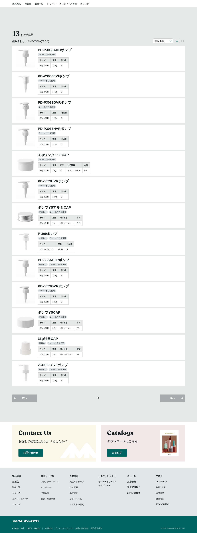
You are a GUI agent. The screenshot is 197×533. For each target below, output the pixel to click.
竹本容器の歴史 (77, 504)
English (15, 528)
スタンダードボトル (50, 482)
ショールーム (76, 499)
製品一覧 (39, 3)
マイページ (161, 481)
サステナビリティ (107, 476)
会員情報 (160, 498)
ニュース (131, 476)
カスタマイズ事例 (68, 3)
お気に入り (161, 487)
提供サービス (47, 476)
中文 (23, 528)
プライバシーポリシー (64, 528)
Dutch (29, 528)
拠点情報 (74, 493)
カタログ (84, 3)
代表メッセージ (77, 482)
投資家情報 (132, 487)
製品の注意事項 (82, 528)
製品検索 (16, 3)
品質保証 (45, 493)
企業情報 (74, 476)
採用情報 (131, 481)
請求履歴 (160, 493)
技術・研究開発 (48, 499)
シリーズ (51, 3)
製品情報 (16, 476)
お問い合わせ (30, 452)
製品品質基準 (96, 528)
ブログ (159, 476)
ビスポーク (46, 487)
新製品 (28, 3)
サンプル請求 (162, 504)
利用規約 (48, 528)
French (37, 528)
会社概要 (74, 487)
